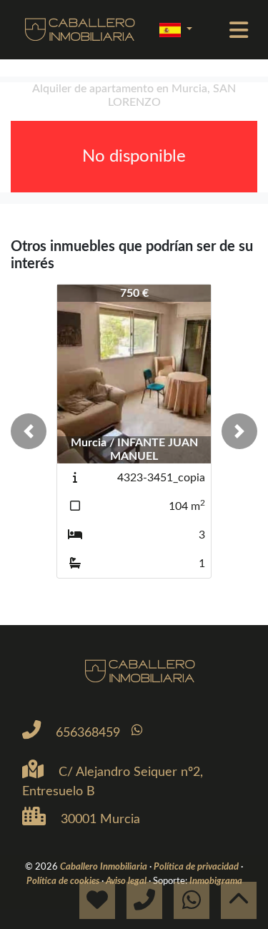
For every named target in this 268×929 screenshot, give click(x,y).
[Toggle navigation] (239, 30)
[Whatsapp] (136, 730)
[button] (28, 431)
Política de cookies (63, 881)
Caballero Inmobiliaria (104, 867)
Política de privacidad (197, 867)
